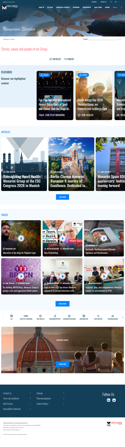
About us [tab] (41, 7)
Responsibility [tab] (87, 7)
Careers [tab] (107, 7)
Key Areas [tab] (50, 7)
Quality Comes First (9, 2)
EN (115, 2)
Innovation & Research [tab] (63, 7)
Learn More (62, 364)
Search (85, 39)
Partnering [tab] (76, 7)
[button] (121, 7)
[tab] (115, 7)
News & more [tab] (98, 7)
